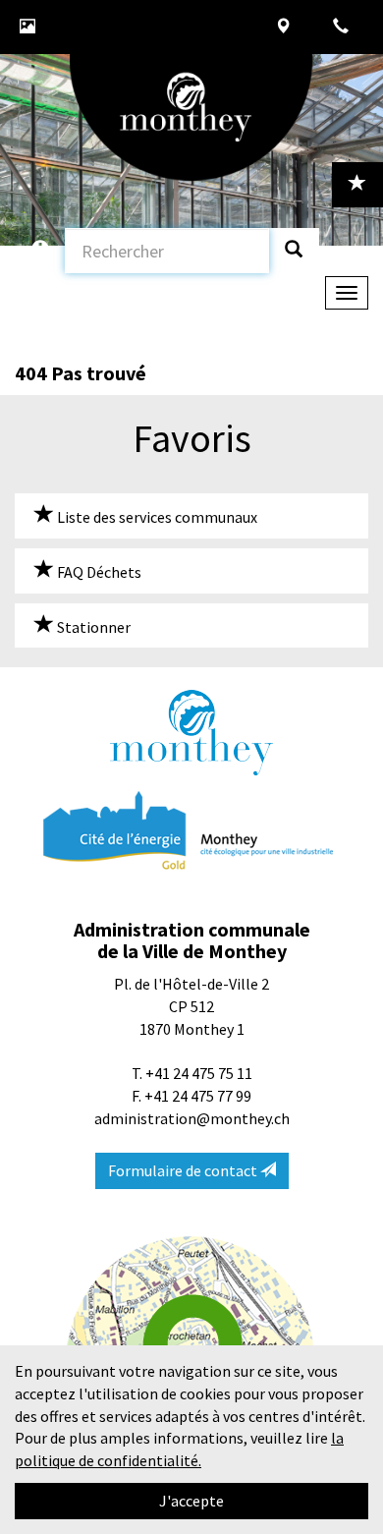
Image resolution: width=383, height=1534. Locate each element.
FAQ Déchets (97, 572)
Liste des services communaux (155, 517)
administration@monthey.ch (192, 1118)
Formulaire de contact (184, 1170)
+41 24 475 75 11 (198, 1073)
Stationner (92, 627)
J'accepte (191, 1500)
